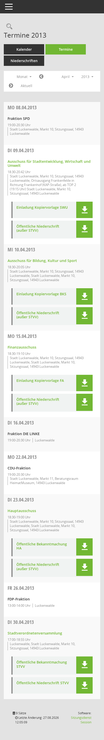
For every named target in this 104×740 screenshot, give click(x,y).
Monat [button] (23, 76)
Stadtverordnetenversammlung (35, 633)
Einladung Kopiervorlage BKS (41, 294)
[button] (84, 210)
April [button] (66, 76)
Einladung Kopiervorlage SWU (42, 207)
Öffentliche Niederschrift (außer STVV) (37, 228)
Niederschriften (24, 60)
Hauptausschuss (22, 510)
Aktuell (26, 85)
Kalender (24, 49)
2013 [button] (85, 76)
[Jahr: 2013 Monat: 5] (11, 85)
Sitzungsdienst (81, 720)
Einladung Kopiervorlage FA (40, 381)
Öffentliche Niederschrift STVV (42, 683)
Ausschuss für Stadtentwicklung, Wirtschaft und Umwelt (49, 163)
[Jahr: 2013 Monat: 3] (41, 76)
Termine (66, 49)
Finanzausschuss (22, 347)
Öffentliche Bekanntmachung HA (41, 546)
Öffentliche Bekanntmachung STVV (41, 664)
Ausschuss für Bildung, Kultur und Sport (42, 260)
